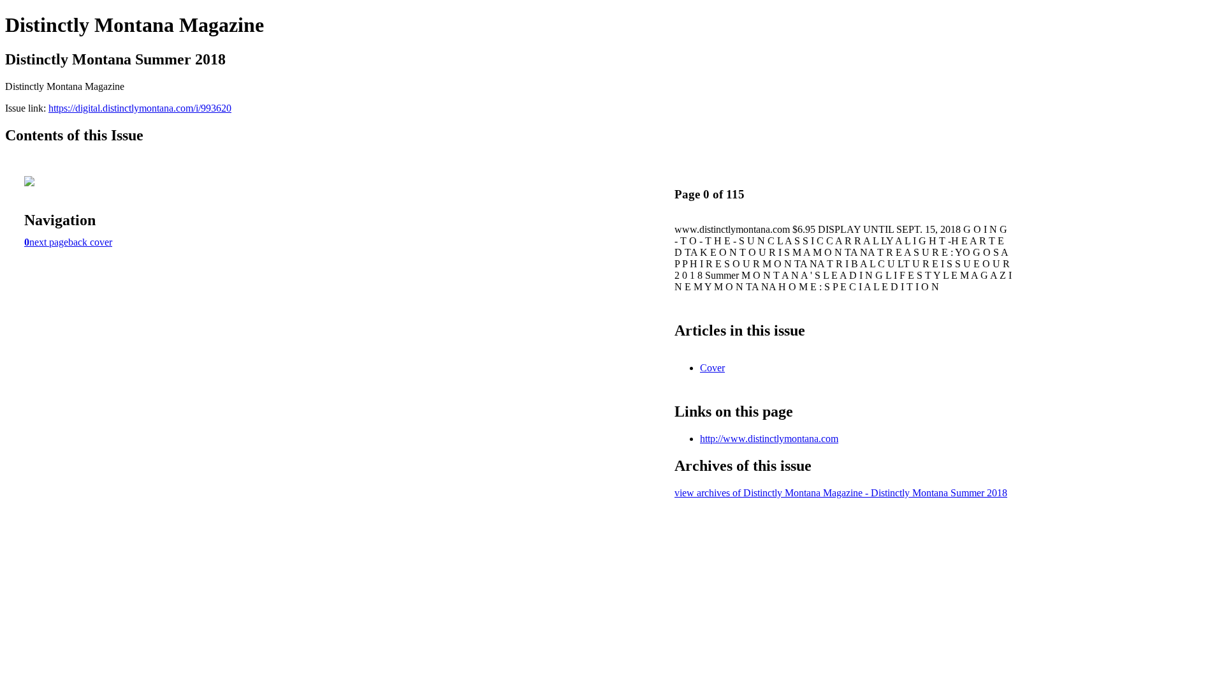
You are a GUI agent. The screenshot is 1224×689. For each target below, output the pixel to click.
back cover (90, 242)
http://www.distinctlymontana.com (769, 438)
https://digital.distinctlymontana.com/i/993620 (139, 108)
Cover (712, 367)
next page (48, 242)
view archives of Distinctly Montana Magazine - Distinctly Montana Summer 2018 (840, 492)
